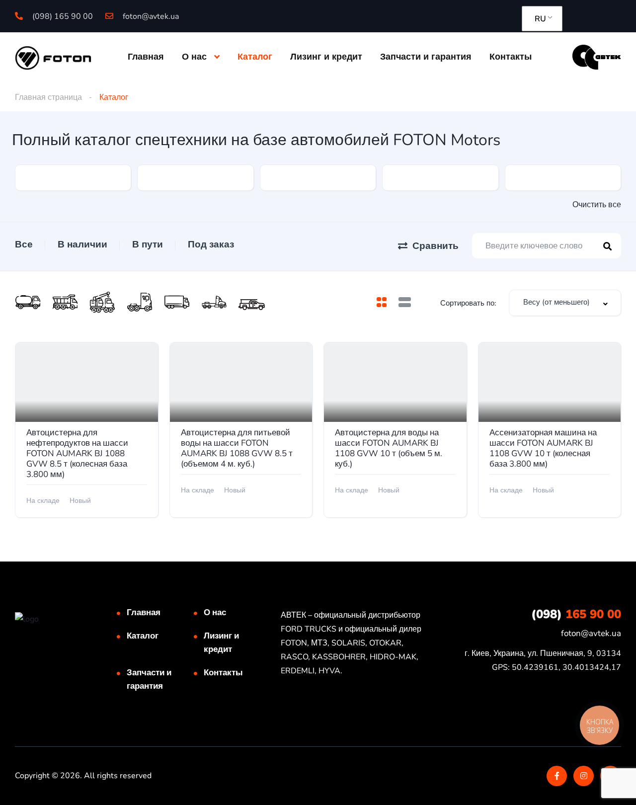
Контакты (510, 57)
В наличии (82, 244)
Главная (146, 57)
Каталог (255, 57)
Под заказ (211, 244)
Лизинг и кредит (326, 57)
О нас (194, 57)
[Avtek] (596, 56)
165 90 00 (576, 614)
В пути (147, 244)
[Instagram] (583, 776)
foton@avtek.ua (150, 16)
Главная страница (48, 97)
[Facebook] (557, 776)
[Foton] (53, 57)
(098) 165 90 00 (61, 16)
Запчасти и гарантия (426, 57)
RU (540, 18)
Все (24, 244)
